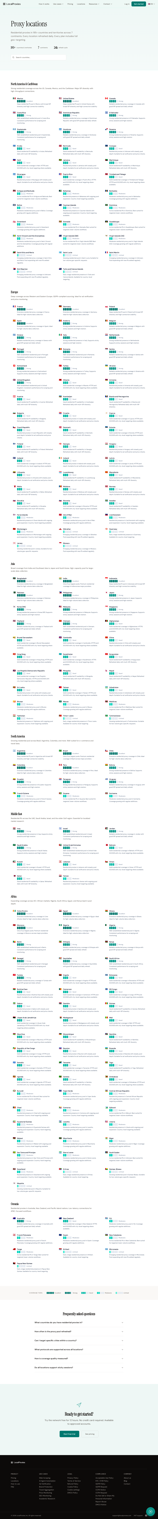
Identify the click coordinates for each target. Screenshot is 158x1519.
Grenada (66, 222)
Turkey (66, 366)
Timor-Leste (68, 716)
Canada (112, 98)
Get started (139, 4)
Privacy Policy (72, 1478)
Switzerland (22, 366)
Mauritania (67, 1138)
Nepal (111, 671)
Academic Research (47, 1499)
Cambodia (67, 637)
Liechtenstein (114, 515)
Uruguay (112, 779)
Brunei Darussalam (24, 637)
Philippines (67, 592)
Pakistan (20, 592)
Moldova (66, 486)
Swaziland (21, 1169)
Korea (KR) (21, 607)
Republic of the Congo (26, 1048)
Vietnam (66, 621)
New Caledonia (115, 1235)
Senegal (20, 958)
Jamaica (66, 160)
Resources (93, 4)
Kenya (111, 942)
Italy (65, 335)
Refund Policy (72, 1484)
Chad (19, 1107)
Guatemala (21, 129)
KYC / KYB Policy (102, 1481)
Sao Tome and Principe (26, 1152)
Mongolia (66, 671)
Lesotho (66, 1122)
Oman (111, 862)
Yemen (66, 876)
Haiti (19, 160)
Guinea (112, 1003)
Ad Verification (45, 1484)
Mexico (20, 98)
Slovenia (66, 501)
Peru (65, 765)
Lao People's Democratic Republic (31, 671)
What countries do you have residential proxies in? (58, 1322)
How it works (44, 4)
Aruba (19, 146)
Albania (66, 380)
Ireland (66, 458)
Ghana (112, 911)
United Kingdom (23, 380)
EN (150, 4)
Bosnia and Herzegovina (119, 396)
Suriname (113, 793)
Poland (112, 306)
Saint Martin (114, 252)
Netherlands (114, 335)
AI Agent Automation (47, 1481)
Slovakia (20, 501)
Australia (21, 1218)
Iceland (20, 458)
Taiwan (66, 687)
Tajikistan (21, 716)
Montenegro (22, 529)
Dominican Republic (71, 113)
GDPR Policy (100, 1484)
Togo (111, 1062)
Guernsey (113, 529)
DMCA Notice (101, 1504)
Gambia (66, 1003)
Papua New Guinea (24, 1263)
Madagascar (68, 1017)
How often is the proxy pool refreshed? (53, 1331)
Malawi (20, 1138)
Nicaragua (21, 174)
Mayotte (20, 1183)
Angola (66, 975)
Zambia (66, 1077)
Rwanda (112, 1048)
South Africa (114, 958)
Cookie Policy (72, 1487)
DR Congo (113, 989)
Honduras (67, 129)
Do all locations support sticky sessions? (54, 1367)
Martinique (113, 160)
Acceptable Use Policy (104, 1478)
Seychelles (67, 958)
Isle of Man (67, 515)
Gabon (19, 1003)
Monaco (66, 543)
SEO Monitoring (45, 1496)
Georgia (66, 444)
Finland (20, 444)
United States (68, 98)
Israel (65, 828)
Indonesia (113, 578)
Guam (65, 1235)
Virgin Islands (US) (116, 236)
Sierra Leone (68, 1152)
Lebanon (66, 862)
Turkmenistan (114, 716)
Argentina (21, 751)
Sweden (112, 501)
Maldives (113, 701)
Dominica (113, 205)
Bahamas (67, 191)
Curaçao (112, 146)
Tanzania (66, 1062)
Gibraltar (67, 529)
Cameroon (67, 989)
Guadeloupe (114, 222)
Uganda (20, 1077)
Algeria (112, 925)
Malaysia (66, 607)
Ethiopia (66, 942)
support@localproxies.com (121, 1516)
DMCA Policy (72, 1493)
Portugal (20, 349)
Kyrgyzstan (113, 654)
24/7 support (138, 1516)
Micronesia (113, 1249)
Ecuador (20, 779)
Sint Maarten (22, 269)
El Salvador (113, 113)
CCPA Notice (101, 1490)
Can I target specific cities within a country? (56, 1340)
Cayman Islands (69, 205)
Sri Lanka (21, 687)
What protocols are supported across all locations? (59, 1349)
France (20, 306)
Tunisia (20, 975)
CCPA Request (101, 1493)
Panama (112, 129)
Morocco (20, 925)
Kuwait (20, 862)
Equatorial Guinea (24, 1122)
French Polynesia (24, 1235)
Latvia (111, 458)
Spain (19, 321)
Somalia (20, 1062)
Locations (81, 4)
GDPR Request (101, 1487)
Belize (19, 205)
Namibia (112, 1034)
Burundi (20, 1091)
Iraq (18, 828)
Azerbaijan (67, 396)
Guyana (66, 793)
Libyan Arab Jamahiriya (26, 1017)
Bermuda (67, 146)
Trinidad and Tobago (117, 174)
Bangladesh (22, 578)
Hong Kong (21, 654)
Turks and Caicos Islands (73, 269)
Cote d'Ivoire (22, 911)
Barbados (113, 191)
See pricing (89, 1434)
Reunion (66, 1048)
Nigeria (66, 925)
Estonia (112, 427)
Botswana (113, 975)
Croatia (66, 413)
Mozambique (68, 1034)
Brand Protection (45, 1487)
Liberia (112, 1122)
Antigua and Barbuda (25, 191)
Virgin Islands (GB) (70, 236)
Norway (112, 486)
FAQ (12, 1487)
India (65, 578)
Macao (66, 701)
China (111, 637)
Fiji (110, 1218)
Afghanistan (114, 621)
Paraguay (67, 779)
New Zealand (68, 1218)
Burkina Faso (22, 989)
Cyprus (112, 413)
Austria (20, 396)
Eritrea (66, 1169)
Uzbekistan (113, 687)
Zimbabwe (113, 1077)
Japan (111, 592)
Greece (20, 335)
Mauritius (21, 1034)
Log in (127, 4)
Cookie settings (73, 1490)
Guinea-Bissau (115, 1169)
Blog (125, 1481)
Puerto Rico (67, 174)
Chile (111, 751)
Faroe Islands (22, 515)
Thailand (20, 621)
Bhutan (20, 701)
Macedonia (113, 472)
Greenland (21, 222)
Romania (66, 349)
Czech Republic (23, 427)
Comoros (66, 1107)
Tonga (19, 1249)
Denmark (67, 427)
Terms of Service (74, 1481)
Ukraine (112, 366)
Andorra (66, 321)
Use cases (57, 4)
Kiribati (66, 1249)
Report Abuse (101, 1501)
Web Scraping (44, 1478)
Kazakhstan (68, 654)
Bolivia (112, 765)
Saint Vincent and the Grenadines (30, 236)
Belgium (112, 321)
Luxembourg (68, 472)
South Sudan (114, 1152)
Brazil (65, 751)
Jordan (112, 828)
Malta (19, 486)
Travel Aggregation (46, 1490)
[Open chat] (150, 1511)
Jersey (19, 543)
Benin (19, 942)
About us (127, 1478)
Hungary (112, 444)
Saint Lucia (67, 252)
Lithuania (21, 472)
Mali (111, 1017)
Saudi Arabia (22, 845)
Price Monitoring (45, 1493)
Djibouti (112, 1107)
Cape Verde (68, 1091)
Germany (67, 306)
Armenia (112, 380)
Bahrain (112, 845)
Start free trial (69, 1434)
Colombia (21, 765)
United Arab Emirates (72, 845)
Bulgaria (20, 413)
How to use (15, 1484)
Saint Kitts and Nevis (25, 252)
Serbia (112, 349)
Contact (106, 4)
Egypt (65, 911)
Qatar (19, 876)
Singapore (113, 607)
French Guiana (23, 793)
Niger (111, 1138)
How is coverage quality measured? (51, 1358)
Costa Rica (21, 113)
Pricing (70, 4)
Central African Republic (119, 1091)
